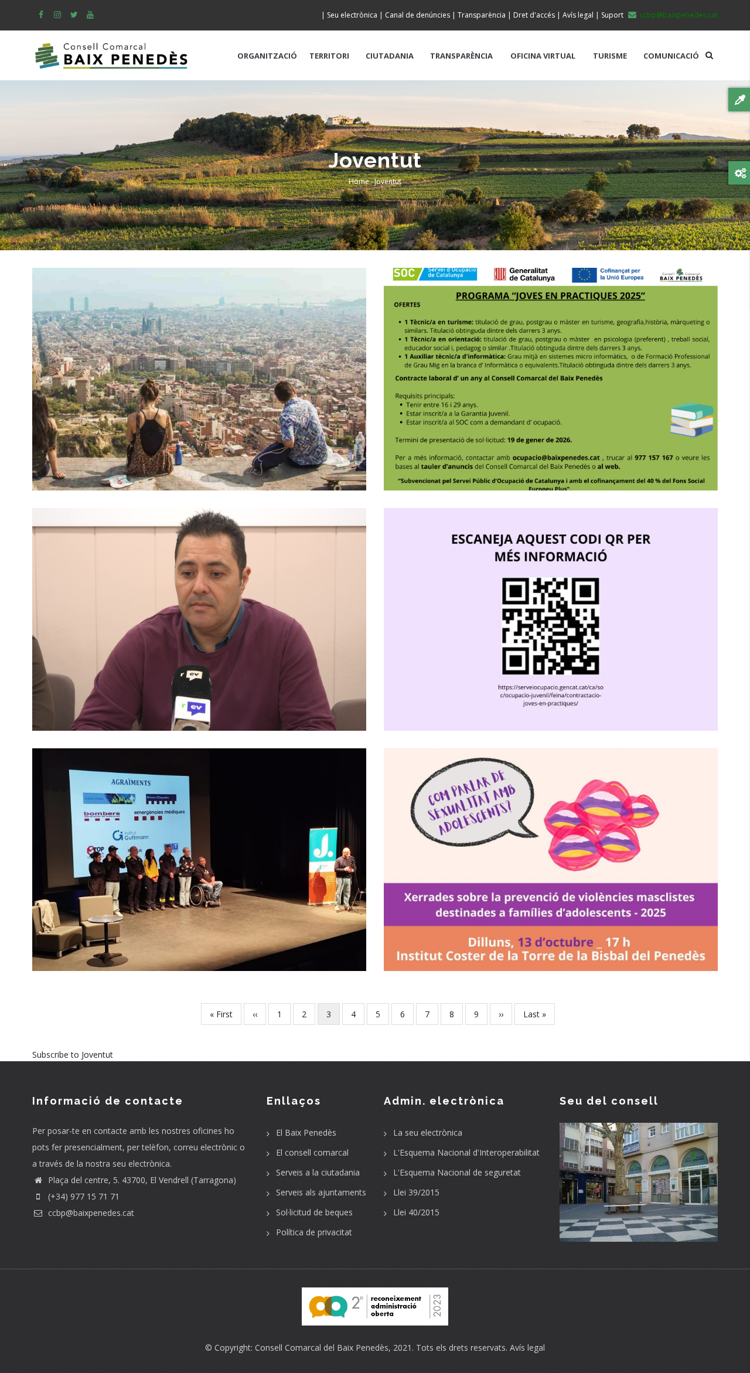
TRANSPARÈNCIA (461, 55)
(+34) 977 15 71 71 (83, 1196)
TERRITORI (329, 55)
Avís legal (527, 1347)
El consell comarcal (312, 1152)
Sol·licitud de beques (314, 1212)
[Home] (111, 49)
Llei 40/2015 (416, 1212)
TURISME (610, 55)
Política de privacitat (314, 1232)
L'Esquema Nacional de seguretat (457, 1172)
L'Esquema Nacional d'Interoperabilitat (466, 1152)
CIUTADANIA (390, 55)
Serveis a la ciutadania (318, 1172)
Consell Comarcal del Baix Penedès (321, 1347)
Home (359, 181)
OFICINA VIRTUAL (542, 55)
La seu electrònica (427, 1132)
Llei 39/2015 (416, 1192)
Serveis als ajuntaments (321, 1192)
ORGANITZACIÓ (267, 55)
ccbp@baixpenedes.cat (90, 1212)
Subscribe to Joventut (72, 1054)
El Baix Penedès (306, 1132)
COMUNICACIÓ (671, 55)
